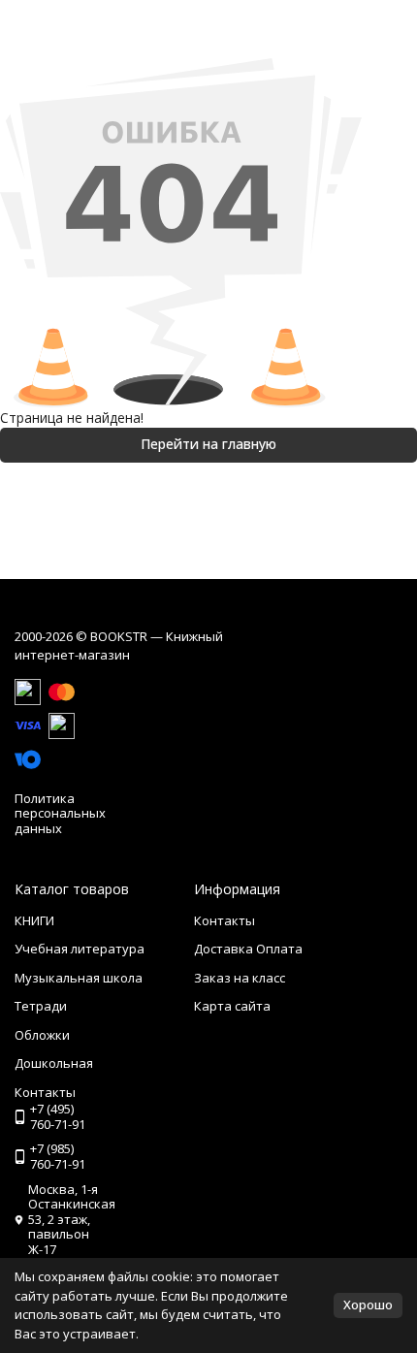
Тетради (41, 1006)
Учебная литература (79, 948)
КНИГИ (34, 920)
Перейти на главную (208, 444)
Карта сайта (232, 1006)
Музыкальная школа (79, 977)
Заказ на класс (239, 977)
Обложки (42, 1035)
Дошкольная (54, 1063)
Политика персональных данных (60, 813)
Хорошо (368, 1304)
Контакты (224, 920)
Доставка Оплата (248, 948)
